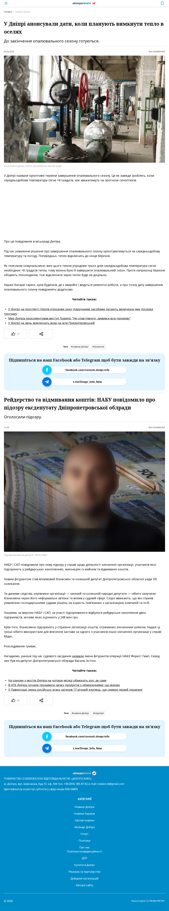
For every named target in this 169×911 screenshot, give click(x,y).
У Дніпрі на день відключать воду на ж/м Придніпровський (51, 323)
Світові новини (84, 820)
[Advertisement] (80, 211)
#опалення (98, 346)
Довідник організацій (84, 878)
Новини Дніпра (84, 807)
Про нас (84, 847)
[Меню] (6, 3)
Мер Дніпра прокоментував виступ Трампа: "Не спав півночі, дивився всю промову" (69, 318)
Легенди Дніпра (84, 827)
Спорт (84, 834)
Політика (84, 840)
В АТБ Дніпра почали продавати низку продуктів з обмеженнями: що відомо (64, 685)
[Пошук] (162, 3)
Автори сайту (84, 885)
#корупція (98, 713)
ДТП (84, 858)
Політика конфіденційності (84, 851)
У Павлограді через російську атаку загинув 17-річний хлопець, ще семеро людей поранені (75, 689)
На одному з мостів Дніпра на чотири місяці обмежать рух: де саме (57, 680)
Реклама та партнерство (84, 871)
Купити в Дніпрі (84, 865)
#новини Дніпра (79, 346)
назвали (78, 656)
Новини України (84, 813)
